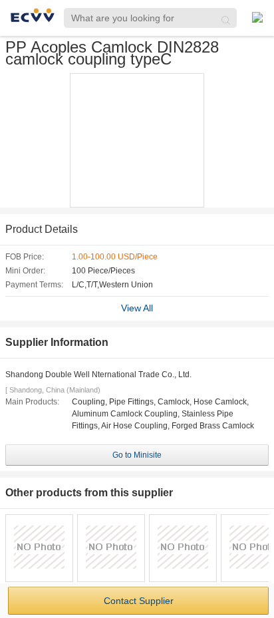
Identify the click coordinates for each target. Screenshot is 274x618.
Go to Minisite (137, 455)
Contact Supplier (139, 600)
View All (137, 308)
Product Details (41, 229)
